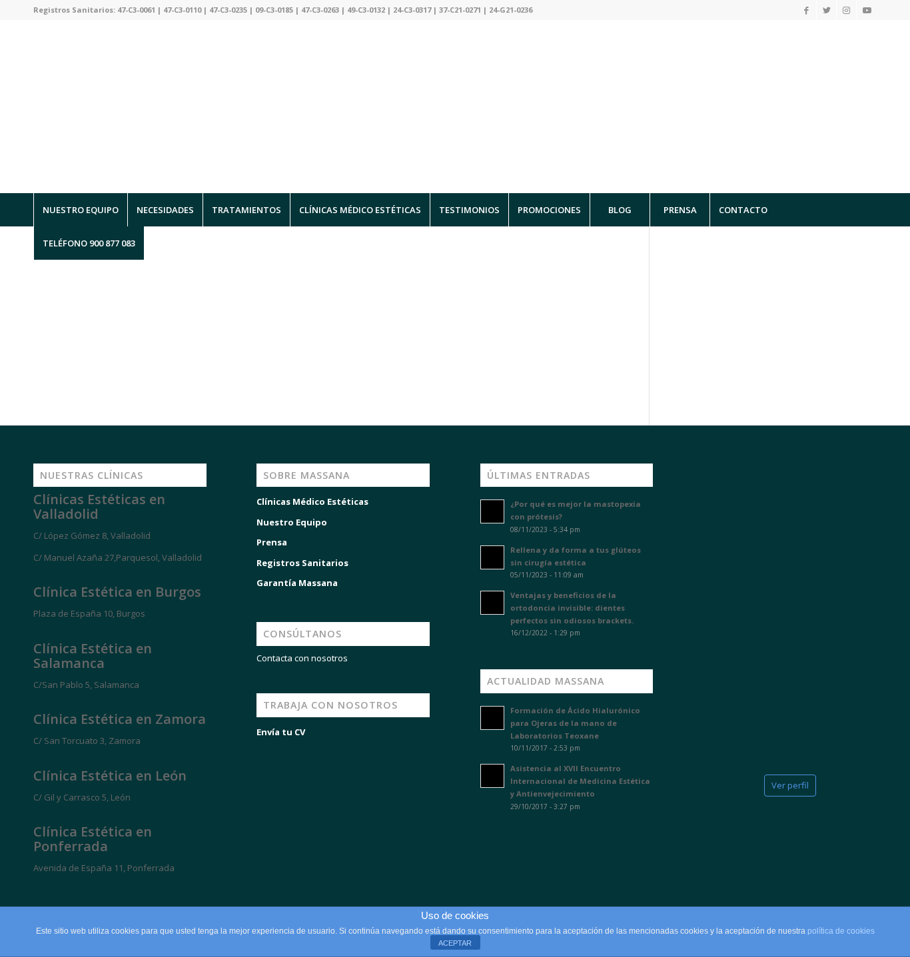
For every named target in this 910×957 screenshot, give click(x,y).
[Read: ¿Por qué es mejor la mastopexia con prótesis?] (492, 511)
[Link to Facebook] (806, 10)
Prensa (271, 542)
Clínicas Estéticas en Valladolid (99, 506)
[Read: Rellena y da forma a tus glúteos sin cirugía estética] (492, 557)
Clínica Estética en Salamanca (92, 655)
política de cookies (841, 931)
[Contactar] (106, 892)
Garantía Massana (297, 583)
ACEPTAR (455, 943)
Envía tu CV (280, 732)
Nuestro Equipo (291, 522)
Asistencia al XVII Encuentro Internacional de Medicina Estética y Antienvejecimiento (580, 780)
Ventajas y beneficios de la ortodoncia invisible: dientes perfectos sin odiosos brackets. (572, 607)
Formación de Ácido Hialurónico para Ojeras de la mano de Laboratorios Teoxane (575, 723)
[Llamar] (66, 892)
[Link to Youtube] (867, 10)
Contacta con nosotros (302, 658)
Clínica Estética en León (110, 776)
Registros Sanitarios (302, 563)
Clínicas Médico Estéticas (312, 501)
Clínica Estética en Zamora (119, 719)
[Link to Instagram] (846, 10)
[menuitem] (80, 209)
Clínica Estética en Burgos (117, 592)
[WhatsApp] (26, 892)
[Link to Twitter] (826, 10)
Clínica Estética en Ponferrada (92, 838)
